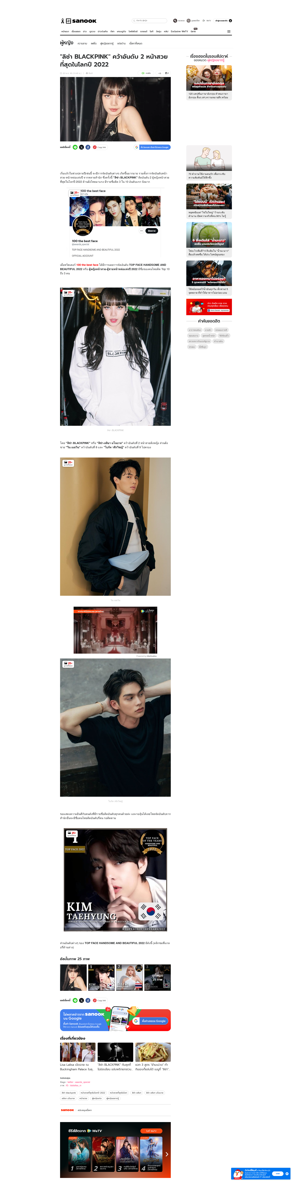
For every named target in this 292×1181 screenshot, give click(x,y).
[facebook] (87, 147)
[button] (134, 20)
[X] (81, 147)
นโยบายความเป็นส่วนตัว (252, 1177)
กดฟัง (148, 73)
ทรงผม (192, 346)
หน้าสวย (83, 1098)
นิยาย (193, 31)
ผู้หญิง (155, 177)
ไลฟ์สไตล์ (133, 31)
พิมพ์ (91, 73)
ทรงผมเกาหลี (221, 330)
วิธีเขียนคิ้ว (224, 335)
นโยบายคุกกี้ (266, 1177)
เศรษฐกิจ (121, 31)
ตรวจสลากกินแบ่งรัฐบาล (199, 341)
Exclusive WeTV (179, 31)
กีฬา (112, 31)
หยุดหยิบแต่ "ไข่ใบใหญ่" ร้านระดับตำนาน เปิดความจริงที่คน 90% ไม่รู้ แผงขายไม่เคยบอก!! (207, 216)
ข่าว (85, 31)
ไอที (151, 31)
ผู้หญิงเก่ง (97, 1098)
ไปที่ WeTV (151, 1131)
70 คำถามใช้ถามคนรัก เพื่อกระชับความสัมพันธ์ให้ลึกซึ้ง (207, 175)
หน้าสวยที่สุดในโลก (118, 1092)
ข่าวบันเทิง (103, 31)
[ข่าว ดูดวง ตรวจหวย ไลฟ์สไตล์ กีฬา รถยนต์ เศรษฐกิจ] (78, 21)
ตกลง (278, 1173)
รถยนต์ (143, 31)
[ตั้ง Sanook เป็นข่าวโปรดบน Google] (115, 1018)
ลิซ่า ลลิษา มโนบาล (154, 1092)
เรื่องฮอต (76, 31)
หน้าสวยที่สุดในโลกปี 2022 (93, 1092)
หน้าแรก (65, 31)
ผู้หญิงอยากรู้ (112, 1098)
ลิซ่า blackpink (69, 1092)
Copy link (101, 147)
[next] (167, 1154)
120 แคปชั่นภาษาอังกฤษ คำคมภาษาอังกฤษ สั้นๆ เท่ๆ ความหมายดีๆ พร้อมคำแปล (208, 97)
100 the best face (87, 265)
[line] (75, 147)
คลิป (166, 31)
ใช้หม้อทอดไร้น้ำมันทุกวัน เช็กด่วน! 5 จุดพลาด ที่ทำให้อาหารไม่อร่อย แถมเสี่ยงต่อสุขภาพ (208, 292)
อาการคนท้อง (195, 330)
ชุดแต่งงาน (193, 335)
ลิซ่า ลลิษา (136, 1092)
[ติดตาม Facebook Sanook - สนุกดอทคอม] (209, 306)
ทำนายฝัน (218, 341)
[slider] (103, 649)
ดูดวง (92, 31)
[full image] (73, 977)
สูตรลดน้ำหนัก (209, 335)
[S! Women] (67, 1110)
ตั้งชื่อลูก (202, 346)
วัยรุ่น (158, 31)
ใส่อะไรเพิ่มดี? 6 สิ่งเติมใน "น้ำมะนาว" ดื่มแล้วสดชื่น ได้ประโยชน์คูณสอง (209, 252)
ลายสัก (208, 330)
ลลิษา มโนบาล (68, 1098)
